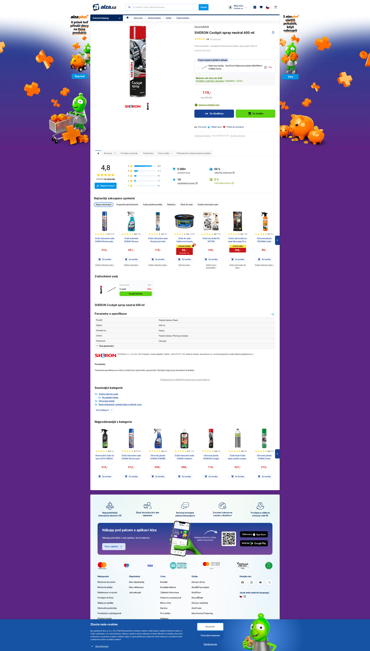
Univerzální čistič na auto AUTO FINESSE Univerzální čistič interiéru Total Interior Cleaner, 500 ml (104, 457)
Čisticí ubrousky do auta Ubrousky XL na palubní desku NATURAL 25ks (237, 240)
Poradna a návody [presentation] (129, 153)
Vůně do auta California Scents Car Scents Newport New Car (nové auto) (184, 240)
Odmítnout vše (210, 644)
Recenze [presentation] (110, 153)
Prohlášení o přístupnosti (109, 613)
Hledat (203, 7)
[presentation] (98, 153)
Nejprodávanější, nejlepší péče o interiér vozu (120, 404)
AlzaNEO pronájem (200, 587)
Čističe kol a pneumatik (211, 266)
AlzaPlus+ (196, 592)
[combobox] (162, 7)
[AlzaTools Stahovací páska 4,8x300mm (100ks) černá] (111, 290)
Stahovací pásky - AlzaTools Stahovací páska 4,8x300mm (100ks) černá (235, 67)
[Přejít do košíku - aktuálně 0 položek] (275, 7)
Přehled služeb (105, 618)
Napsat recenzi (107, 186)
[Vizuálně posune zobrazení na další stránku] (277, 240)
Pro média (165, 613)
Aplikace (164, 618)
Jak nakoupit (135, 592)
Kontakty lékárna (168, 587)
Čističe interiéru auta (104, 265)
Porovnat (202, 127)
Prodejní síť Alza (105, 598)
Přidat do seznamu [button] (235, 127)
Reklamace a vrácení (107, 592)
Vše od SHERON (201, 27)
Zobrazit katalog (100, 18)
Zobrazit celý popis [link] (202, 50)
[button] (206, 105)
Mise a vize (165, 603)
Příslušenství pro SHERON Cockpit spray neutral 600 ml (185, 380)
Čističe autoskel (131, 265)
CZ (245, 596)
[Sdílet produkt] (273, 32)
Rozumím (210, 627)
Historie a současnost (170, 598)
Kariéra (163, 608)
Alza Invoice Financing (202, 613)
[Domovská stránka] (127, 18)
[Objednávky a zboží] (255, 7)
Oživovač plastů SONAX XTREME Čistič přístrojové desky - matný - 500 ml (158, 457)
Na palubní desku (110, 397)
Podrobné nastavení (210, 635)
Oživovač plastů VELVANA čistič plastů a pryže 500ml (264, 240)
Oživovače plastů (107, 401)
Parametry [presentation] (148, 153)
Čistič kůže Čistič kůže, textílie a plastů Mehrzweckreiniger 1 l (237, 457)
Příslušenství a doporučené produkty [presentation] (194, 153)
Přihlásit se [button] (238, 8)
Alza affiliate (197, 598)
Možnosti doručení (106, 582)
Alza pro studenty (200, 603)
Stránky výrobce (237, 136)
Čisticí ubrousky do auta (238, 266)
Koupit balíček (135, 294)
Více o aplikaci (111, 546)
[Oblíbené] (261, 7)
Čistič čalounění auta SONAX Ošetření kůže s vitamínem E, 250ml (184, 457)
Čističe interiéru (182, 18)
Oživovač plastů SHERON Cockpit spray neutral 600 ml (211, 457)
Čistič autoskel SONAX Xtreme (131, 240)
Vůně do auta (184, 265)
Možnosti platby (105, 587)
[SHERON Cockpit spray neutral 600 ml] (101, 290)
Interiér (168, 18)
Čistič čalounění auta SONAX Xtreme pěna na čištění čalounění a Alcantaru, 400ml (104, 240)
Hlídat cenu (216, 127)
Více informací (101, 646)
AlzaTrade (196, 608)
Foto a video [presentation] (165, 153)
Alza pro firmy (198, 582)
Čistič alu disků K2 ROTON (211, 240)
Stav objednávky (136, 582)
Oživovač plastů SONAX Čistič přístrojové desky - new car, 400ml (264, 457)
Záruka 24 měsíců (202, 136)
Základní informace (169, 592)
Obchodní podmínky (107, 608)
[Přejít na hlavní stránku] (104, 7)
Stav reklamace (136, 587)
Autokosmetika (154, 18)
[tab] (98, 153)
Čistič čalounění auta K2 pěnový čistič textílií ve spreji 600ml (158, 240)
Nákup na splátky (105, 603)
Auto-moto (138, 18)
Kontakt (163, 582)
